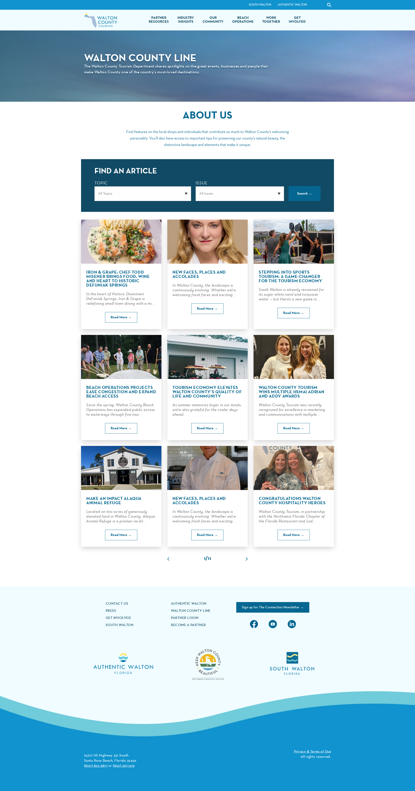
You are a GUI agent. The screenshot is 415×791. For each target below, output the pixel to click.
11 (209, 559)
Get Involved (297, 20)
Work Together (271, 20)
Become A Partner (188, 625)
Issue (202, 183)
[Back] (168, 559)
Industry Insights (185, 20)
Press (111, 611)
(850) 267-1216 (123, 766)
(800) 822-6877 (96, 766)
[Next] (247, 559)
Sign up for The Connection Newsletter (270, 607)
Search (302, 193)
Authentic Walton (292, 4)
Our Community (213, 20)
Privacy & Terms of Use (312, 751)
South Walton (260, 4)
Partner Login (184, 618)
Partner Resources (159, 20)
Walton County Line (191, 611)
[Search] (318, 5)
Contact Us (117, 604)
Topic (101, 183)
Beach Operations (243, 20)
